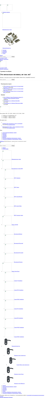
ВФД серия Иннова (18, 196)
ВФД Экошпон (17, 177)
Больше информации (4, 397)
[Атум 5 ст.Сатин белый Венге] (8, 91)
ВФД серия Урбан (18, 205)
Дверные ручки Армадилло (20, 355)
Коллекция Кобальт (18, 234)
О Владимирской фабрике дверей (9, 132)
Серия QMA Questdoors (19, 327)
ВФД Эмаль (16, 187)
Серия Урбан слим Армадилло (23, 364)
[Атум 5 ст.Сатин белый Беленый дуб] (8, 86)
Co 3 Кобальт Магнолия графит (16, 103)
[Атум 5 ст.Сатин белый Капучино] (8, 88)
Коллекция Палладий (18, 243)
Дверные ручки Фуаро (19, 374)
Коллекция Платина (18, 262)
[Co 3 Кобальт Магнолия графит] (6, 103)
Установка (4, 135)
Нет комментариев (11, 124)
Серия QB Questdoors (18, 318)
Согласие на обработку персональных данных (12, 139)
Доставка (4, 134)
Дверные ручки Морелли (19, 383)
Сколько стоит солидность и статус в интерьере (12, 123)
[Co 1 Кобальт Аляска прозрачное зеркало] (12, 97)
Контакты (4, 133)
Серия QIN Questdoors (18, 290)
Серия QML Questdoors (19, 299)
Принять (11, 397)
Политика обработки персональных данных (11, 138)
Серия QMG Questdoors (19, 336)
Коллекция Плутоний (18, 252)
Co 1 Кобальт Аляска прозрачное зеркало (13, 98)
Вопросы (4, 137)
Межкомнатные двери (7, 29)
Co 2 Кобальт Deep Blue (15, 100)
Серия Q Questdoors (18, 280)
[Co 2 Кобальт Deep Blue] (6, 100)
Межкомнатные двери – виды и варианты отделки (13, 126)
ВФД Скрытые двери (18, 215)
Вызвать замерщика (4, 59)
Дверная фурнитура (6, 48)
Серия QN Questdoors (18, 308)
